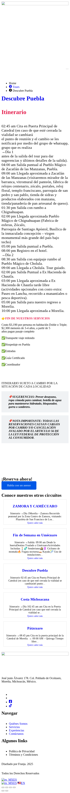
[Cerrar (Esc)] (14, 787)
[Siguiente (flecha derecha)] (6, 790)
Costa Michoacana (35, 599)
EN (23, 783)
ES (15, 779)
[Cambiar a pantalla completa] (6, 787)
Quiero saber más (35, 523)
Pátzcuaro (35, 628)
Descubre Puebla (22, 98)
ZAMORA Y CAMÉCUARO (35, 506)
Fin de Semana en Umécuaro (35, 535)
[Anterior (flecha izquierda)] (2, 790)
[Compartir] (10, 787)
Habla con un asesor (19, 485)
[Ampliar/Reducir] (2, 787)
